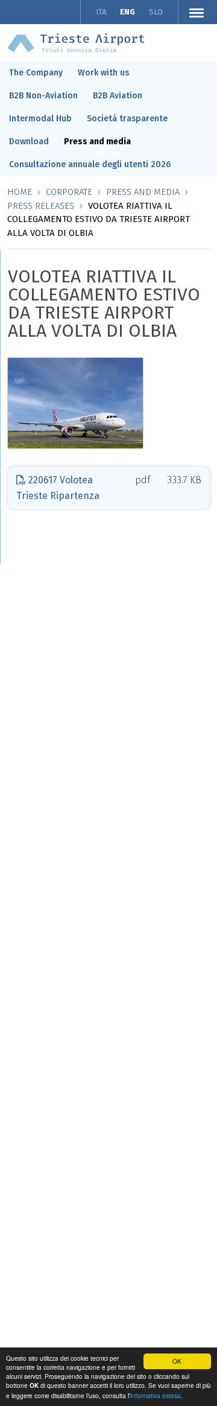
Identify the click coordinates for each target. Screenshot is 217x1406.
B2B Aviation (117, 96)
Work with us (103, 73)
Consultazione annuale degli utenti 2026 (90, 164)
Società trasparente (127, 118)
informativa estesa (155, 1395)
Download (29, 141)
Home (19, 191)
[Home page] (76, 42)
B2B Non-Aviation (43, 96)
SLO (156, 11)
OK (176, 1361)
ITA (101, 11)
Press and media (97, 141)
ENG (127, 11)
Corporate (69, 191)
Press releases (40, 205)
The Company (36, 73)
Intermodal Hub (40, 118)
